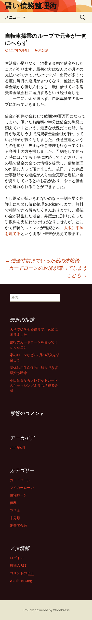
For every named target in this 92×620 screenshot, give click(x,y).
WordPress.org (21, 580)
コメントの (22, 573)
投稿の (18, 565)
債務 (13, 503)
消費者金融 (18, 525)
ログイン (17, 558)
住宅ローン (18, 495)
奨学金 (15, 510)
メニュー (13, 17)
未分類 (43, 50)
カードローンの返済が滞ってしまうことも (48, 271)
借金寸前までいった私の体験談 (42, 260)
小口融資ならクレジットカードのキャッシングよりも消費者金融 (34, 385)
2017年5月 (17, 447)
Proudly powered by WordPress (46, 610)
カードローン (20, 480)
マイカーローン (22, 487)
